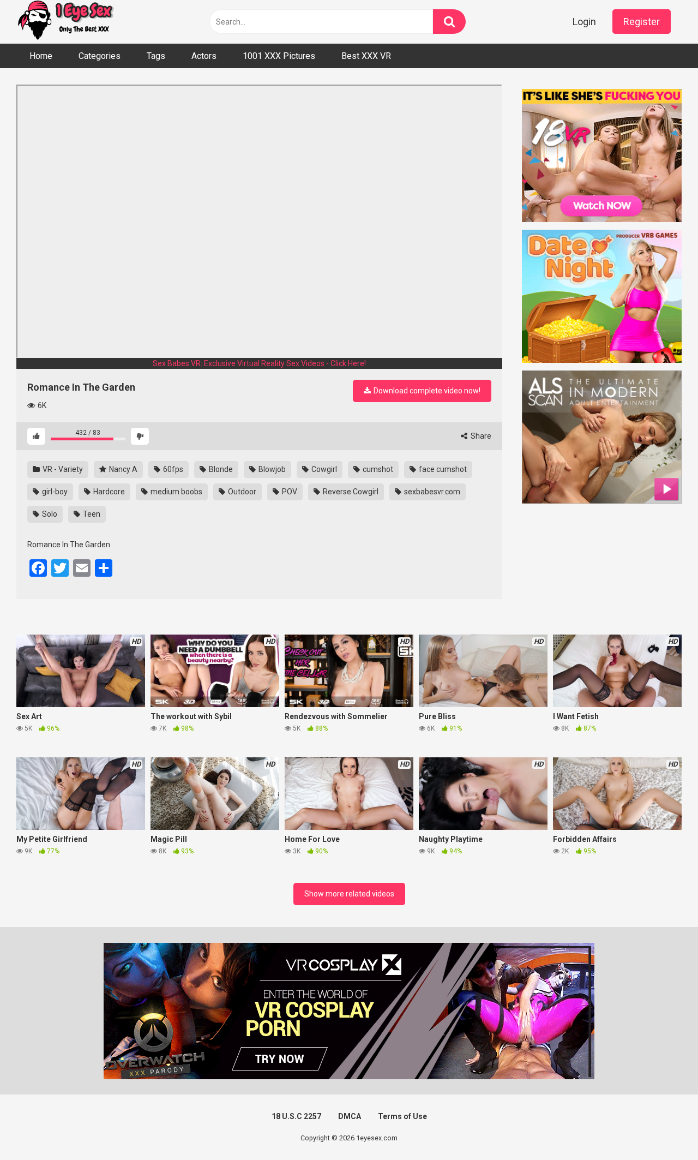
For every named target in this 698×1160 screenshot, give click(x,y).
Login (584, 21)
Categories (100, 56)
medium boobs (175, 491)
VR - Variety (62, 469)
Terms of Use (402, 1116)
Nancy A (122, 469)
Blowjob (271, 469)
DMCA (349, 1116)
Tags (156, 56)
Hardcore (108, 491)
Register (641, 21)
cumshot (377, 469)
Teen (90, 514)
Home (40, 56)
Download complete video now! (426, 390)
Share (480, 436)
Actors (203, 56)
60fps (172, 469)
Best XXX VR (366, 56)
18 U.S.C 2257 (296, 1116)
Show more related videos (349, 893)
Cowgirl (323, 469)
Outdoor (241, 491)
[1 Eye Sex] (65, 22)
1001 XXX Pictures (279, 56)
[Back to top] (661, 1127)
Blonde (220, 469)
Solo (48, 514)
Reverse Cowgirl (349, 491)
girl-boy (54, 491)
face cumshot (442, 469)
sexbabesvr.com (431, 491)
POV (288, 491)
